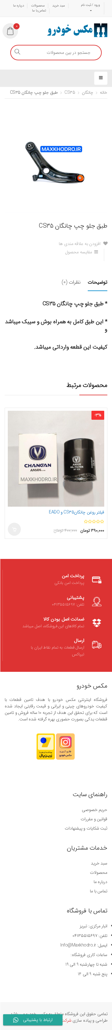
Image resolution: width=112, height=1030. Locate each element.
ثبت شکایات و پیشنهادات (86, 828)
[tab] (94, 286)
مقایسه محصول (78, 252)
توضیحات (97, 282)
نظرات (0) (71, 282)
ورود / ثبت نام (90, 5)
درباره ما (18, 5)
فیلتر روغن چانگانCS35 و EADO (76, 512)
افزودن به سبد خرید (14, 529)
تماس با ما (39, 10)
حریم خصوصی (94, 809)
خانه (103, 92)
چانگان (87, 92)
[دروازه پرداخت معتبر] (45, 749)
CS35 (69, 92)
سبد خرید (58, 5)
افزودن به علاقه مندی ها (80, 243)
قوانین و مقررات (94, 819)
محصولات (38, 5)
